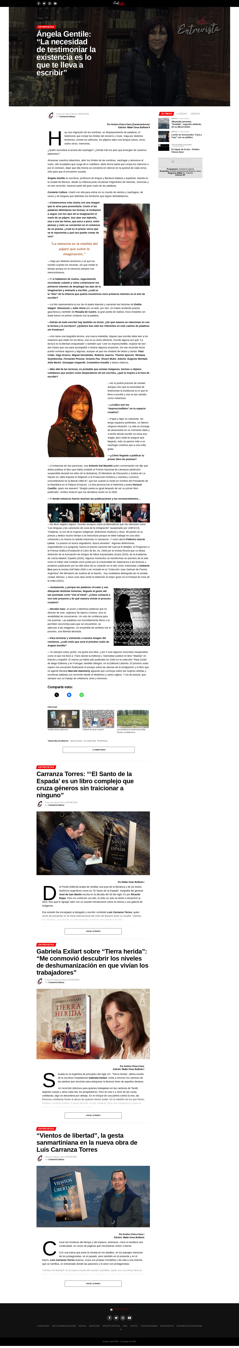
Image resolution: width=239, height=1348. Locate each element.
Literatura (90, 741)
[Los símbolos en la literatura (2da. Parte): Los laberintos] (133, 719)
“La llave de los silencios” (58, 729)
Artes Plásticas (111, 1326)
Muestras (94, 1326)
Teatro (134, 1326)
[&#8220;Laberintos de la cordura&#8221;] (98, 719)
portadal (103, 741)
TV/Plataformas (149, 1326)
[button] (63, 512)
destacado (76, 741)
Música (82, 1326)
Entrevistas (167, 1326)
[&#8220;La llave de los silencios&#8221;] (64, 719)
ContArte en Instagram (189, 1326)
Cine (125, 1326)
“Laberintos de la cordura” (93, 729)
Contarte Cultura (67, 116)
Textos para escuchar (64, 1326)
